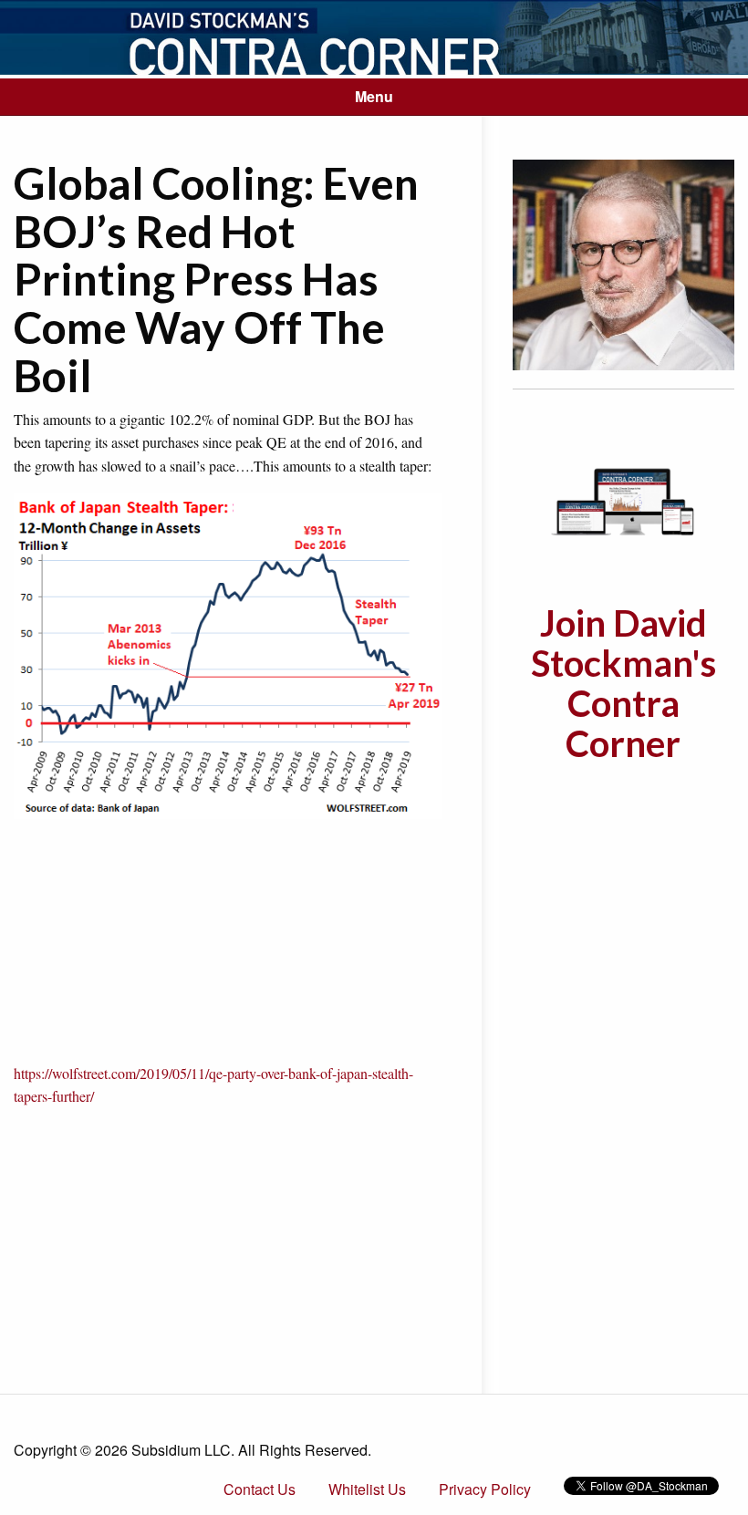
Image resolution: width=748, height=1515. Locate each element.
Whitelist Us (367, 1489)
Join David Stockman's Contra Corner (623, 683)
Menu (374, 96)
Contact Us (259, 1489)
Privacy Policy (485, 1489)
